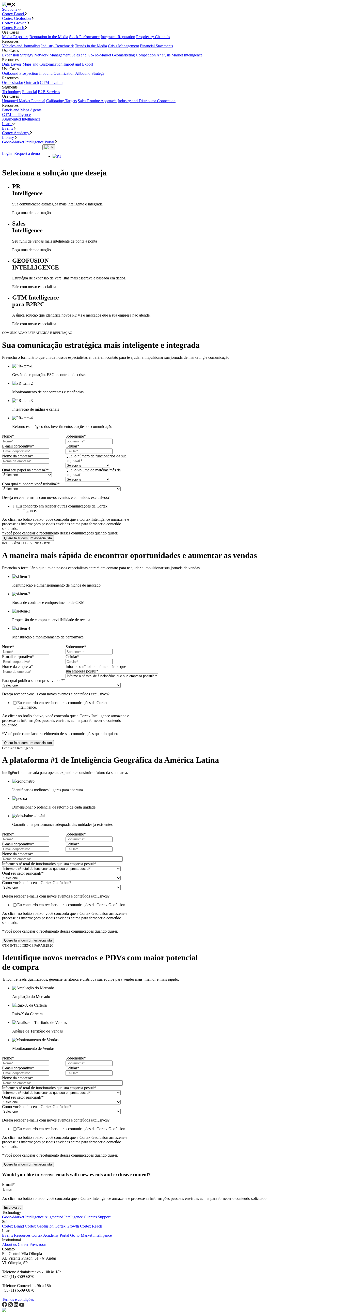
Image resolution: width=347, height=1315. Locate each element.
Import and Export (78, 64)
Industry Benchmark (57, 46)
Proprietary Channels (153, 37)
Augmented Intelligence (21, 119)
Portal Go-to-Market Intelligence (86, 1235)
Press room (38, 1244)
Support (104, 1217)
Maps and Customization (42, 64)
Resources (22, 1235)
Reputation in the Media (48, 37)
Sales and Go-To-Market (91, 55)
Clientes (90, 1217)
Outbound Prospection (20, 73)
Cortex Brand (13, 14)
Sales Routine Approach (97, 101)
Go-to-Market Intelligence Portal (28, 142)
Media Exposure (15, 37)
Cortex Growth (14, 23)
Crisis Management (123, 46)
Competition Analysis (153, 55)
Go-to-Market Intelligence (23, 1217)
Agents (35, 110)
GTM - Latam (51, 82)
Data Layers (12, 64)
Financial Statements (156, 46)
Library (8, 137)
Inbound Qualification (56, 73)
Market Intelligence (186, 55)
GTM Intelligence (16, 114)
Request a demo (27, 153)
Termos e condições (18, 1299)
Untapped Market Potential (23, 101)
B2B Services (49, 91)
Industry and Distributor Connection (147, 101)
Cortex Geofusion (17, 18)
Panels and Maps (15, 110)
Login (7, 153)
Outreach (31, 82)
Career (23, 1244)
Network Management (52, 55)
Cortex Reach (13, 27)
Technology (11, 91)
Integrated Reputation (118, 37)
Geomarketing (123, 55)
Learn (7, 124)
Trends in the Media (91, 46)
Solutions (10, 9)
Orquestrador (12, 82)
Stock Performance (84, 37)
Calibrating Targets (61, 101)
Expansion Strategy (17, 55)
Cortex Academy (16, 133)
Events (8, 128)
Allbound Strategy (90, 73)
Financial (29, 91)
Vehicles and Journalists (21, 46)
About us (9, 1244)
